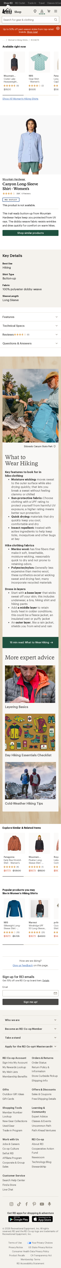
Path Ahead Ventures (44, 1130)
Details (46, 980)
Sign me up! (30, 1001)
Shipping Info (40, 1080)
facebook (26, 1204)
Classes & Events (41, 1121)
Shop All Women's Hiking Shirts (20, 98)
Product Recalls (17, 1255)
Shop (17, 11)
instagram (11, 1204)
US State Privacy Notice (40, 1247)
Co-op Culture (11, 1148)
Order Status (39, 1062)
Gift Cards (8, 1098)
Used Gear (8, 1125)
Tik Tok (19, 1204)
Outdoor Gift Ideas (13, 1094)
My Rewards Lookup (14, 1067)
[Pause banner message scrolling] (57, 28)
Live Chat (8, 1189)
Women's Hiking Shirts (18, 40)
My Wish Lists (10, 1071)
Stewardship (39, 1166)
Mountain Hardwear (14, 179)
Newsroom (38, 1157)
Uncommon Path (41, 1125)
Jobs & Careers (11, 1143)
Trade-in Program (12, 1130)
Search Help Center (14, 1180)
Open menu (56, 11)
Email (5, 987)
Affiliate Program (12, 1157)
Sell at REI (8, 1153)
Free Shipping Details (44, 1098)
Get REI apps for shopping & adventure (30, 1213)
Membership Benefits (15, 1076)
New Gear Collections (15, 1121)
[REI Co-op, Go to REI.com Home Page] (7, 11)
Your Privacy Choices (42, 1242)
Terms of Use (15, 1242)
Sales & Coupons (41, 1094)
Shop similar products (30, 232)
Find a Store (9, 1184)
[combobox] (30, 19)
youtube (42, 1204)
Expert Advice (40, 1116)
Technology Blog (41, 1161)
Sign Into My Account (15, 1062)
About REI (37, 1143)
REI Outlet (11, 200)
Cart (49, 11)
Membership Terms (30, 1259)
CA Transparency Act (41, 1255)
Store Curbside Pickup (45, 1075)
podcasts (49, 1204)
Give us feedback (23, 965)
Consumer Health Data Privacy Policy (30, 1251)
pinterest (34, 1204)
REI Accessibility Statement (30, 1263)
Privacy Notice (16, 1247)
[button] (30, 145)
